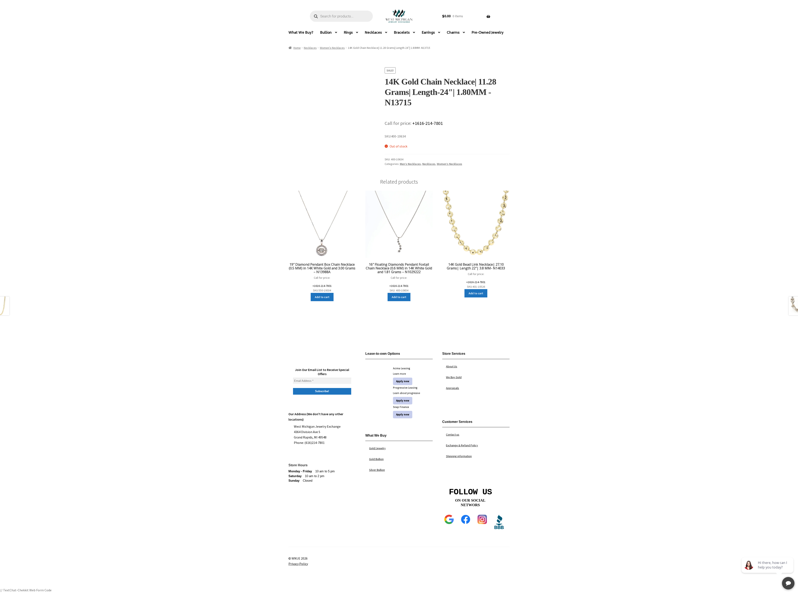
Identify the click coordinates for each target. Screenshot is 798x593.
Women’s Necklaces (332, 48)
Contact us (452, 434)
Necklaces (373, 33)
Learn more (399, 374)
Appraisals (452, 388)
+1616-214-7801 (427, 123)
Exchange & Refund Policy (462, 445)
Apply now (402, 381)
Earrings (428, 33)
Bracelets (402, 33)
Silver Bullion (377, 470)
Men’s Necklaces (410, 164)
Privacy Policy (298, 564)
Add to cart (322, 297)
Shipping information (459, 456)
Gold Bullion (376, 459)
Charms (453, 33)
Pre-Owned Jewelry (488, 33)
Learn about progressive (406, 393)
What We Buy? (300, 33)
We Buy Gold (454, 377)
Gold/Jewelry (377, 448)
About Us (451, 366)
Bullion (326, 33)
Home (297, 48)
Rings (348, 33)
